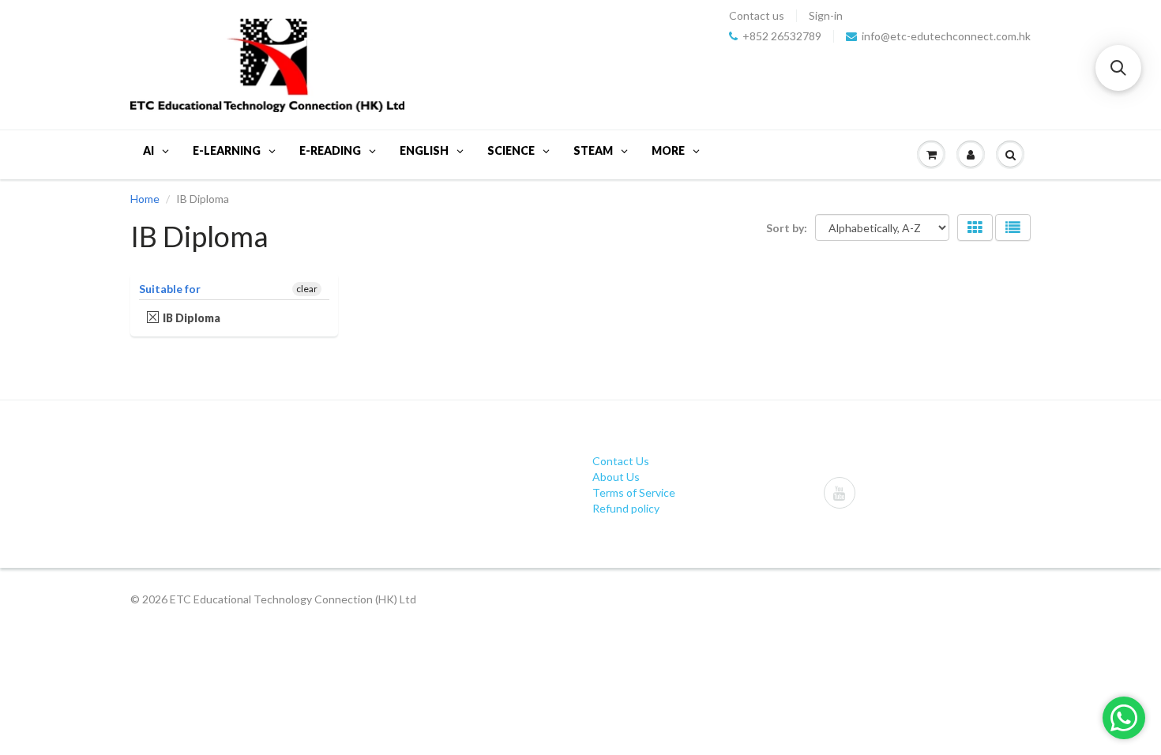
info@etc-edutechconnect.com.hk (946, 36)
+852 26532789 (781, 36)
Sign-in (826, 15)
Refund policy (625, 508)
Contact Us (620, 461)
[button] (1118, 68)
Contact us (756, 15)
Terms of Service (633, 492)
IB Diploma (191, 318)
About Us (616, 476)
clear (306, 289)
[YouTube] (839, 493)
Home (145, 198)
